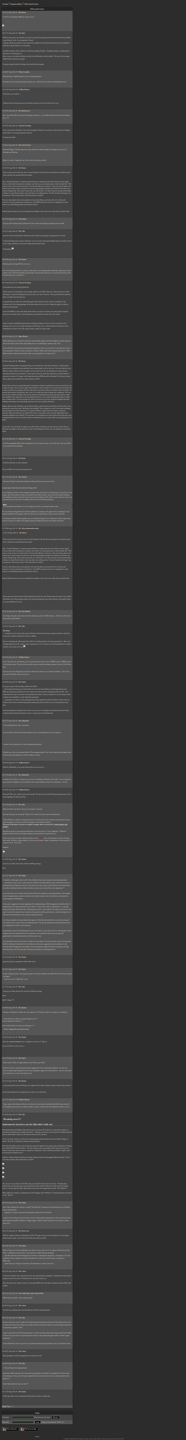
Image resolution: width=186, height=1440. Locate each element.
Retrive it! (60, 1422)
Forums (5, 4)
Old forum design (30, 1429)
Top (4, 1406)
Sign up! (55, 1417)
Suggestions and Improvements (24, 947)
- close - (37, 1436)
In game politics (16, 4)
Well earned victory (31, 4)
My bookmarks (12, 1429)
